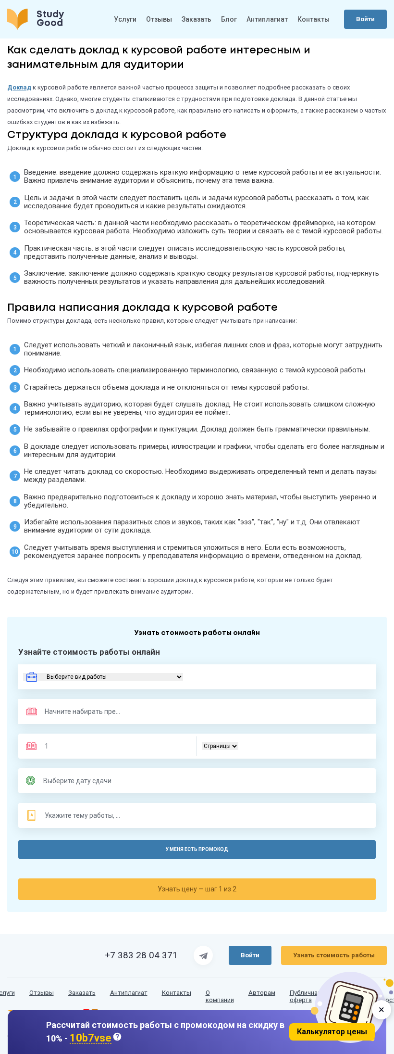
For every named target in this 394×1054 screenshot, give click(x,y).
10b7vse (90, 1038)
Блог (229, 19)
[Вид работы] (103, 677)
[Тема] (83, 815)
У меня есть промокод (197, 849)
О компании (220, 996)
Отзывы (159, 19)
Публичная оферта (305, 996)
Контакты (313, 19)
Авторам (261, 993)
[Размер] (83, 746)
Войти (365, 19)
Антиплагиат (267, 19)
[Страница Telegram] (203, 955)
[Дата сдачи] (81, 781)
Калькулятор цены (332, 1031)
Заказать (196, 19)
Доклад (19, 87)
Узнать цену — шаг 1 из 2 (197, 889)
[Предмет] (73, 711)
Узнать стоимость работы (334, 955)
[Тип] (220, 746)
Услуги (125, 19)
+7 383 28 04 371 (141, 955)
